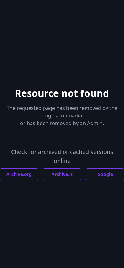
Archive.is (62, 174)
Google (105, 174)
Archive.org (19, 174)
